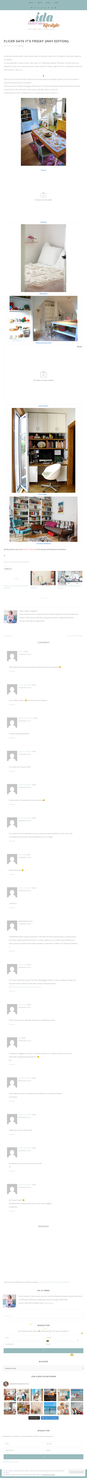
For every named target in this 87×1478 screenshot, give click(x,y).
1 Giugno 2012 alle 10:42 (24, 654)
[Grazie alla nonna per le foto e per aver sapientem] (77, 1395)
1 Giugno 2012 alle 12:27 (24, 754)
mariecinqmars (43, 406)
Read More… (49, 1303)
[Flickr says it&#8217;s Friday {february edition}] (70, 578)
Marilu (21, 652)
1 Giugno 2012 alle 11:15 (24, 721)
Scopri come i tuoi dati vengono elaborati (54, 1282)
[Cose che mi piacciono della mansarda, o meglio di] (10, 1395)
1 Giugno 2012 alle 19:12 (24, 890)
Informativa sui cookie (48, 1474)
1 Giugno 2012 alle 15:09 (24, 857)
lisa (19, 1038)
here (21, 70)
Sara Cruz (22, 965)
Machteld (22, 1005)
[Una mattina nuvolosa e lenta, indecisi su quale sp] (10, 1408)
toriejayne (43, 222)
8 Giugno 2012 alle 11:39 (24, 1080)
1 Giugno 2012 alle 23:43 (24, 924)
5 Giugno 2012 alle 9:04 (24, 1007)
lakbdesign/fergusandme (43, 343)
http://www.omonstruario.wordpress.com (25, 987)
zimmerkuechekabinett (43, 543)
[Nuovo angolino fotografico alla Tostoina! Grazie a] (63, 1408)
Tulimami (22, 855)
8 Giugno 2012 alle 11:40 (24, 1187)
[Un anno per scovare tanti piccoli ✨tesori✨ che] (37, 1408)
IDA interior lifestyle (43, 20)
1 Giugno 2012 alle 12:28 (24, 820)
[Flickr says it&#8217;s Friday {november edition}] (16, 578)
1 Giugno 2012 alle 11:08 (24, 687)
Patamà (43, 170)
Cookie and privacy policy (10, 1462)
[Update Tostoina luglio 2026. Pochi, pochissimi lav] (63, 1395)
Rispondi (12, 671)
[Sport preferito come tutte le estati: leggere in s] (50, 1408)
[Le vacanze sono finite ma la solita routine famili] (37, 1395)
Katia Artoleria (25, 685)
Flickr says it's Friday (11, 46)
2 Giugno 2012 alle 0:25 (24, 967)
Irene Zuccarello (25, 718)
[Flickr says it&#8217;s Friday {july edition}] (43, 578)
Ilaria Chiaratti (25, 751)
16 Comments (43, 598)
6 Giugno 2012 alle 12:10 (24, 1040)
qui (57, 93)
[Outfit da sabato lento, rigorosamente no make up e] (23, 1395)
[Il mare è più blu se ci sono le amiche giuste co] (77, 1408)
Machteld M (43, 294)
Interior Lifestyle (29, 549)
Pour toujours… (43, 494)
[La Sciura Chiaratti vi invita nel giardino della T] (23, 1408)
